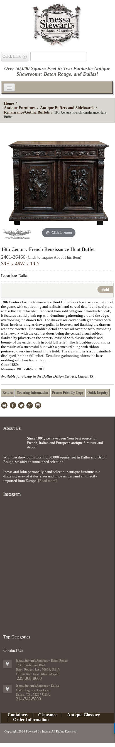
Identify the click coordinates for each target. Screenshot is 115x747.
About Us (12, 428)
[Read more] (47, 481)
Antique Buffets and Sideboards (67, 108)
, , (33, 694)
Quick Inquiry (97, 393)
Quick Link (12, 56)
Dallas (89, 74)
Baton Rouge (57, 74)
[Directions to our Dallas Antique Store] (7, 689)
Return (8, 393)
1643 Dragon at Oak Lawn (33, 690)
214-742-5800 (28, 698)
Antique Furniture (19, 108)
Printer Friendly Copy (68, 393)
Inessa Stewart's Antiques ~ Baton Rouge (42, 660)
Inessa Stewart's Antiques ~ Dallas (37, 685)
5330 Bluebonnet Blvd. (31, 665)
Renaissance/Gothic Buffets (27, 112)
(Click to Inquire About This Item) (53, 257)
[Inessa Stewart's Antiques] (57, 23)
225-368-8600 (29, 678)
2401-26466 (13, 257)
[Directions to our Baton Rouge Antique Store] (7, 664)
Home (9, 103)
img (13, 445)
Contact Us (13, 650)
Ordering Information (32, 393)
